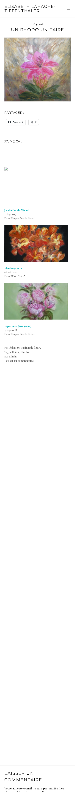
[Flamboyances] (37, 243)
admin (13, 356)
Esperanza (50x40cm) (17, 326)
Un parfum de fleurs (29, 347)
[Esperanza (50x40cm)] (37, 301)
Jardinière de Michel (16, 210)
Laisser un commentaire (19, 361)
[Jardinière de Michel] (37, 185)
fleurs (15, 352)
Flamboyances (13, 268)
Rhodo (25, 352)
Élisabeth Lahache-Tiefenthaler (30, 8)
